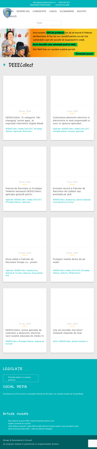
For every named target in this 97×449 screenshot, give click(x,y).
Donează (11, 16)
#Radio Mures (74, 273)
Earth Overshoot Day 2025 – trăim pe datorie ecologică (30, 429)
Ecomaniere (67, 11)
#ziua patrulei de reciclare (63, 202)
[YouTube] (31, 2)
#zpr (7, 275)
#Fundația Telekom (13, 202)
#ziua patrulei (37, 273)
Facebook (8, 404)
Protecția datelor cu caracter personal (19, 378)
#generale (18, 131)
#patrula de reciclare (14, 273)
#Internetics (27, 131)
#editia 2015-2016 (73, 270)
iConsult (28, 440)
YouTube (18, 404)
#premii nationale (83, 200)
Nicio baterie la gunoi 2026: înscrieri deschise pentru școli (31, 421)
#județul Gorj (32, 270)
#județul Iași (71, 200)
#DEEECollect (11, 129)
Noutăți (81, 11)
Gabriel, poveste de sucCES (19, 423)
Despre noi (23, 11)
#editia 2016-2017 (25, 129)
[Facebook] (28, 2)
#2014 (55, 341)
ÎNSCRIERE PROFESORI (40, 5)
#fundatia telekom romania (64, 131)
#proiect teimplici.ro (80, 341)
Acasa (10, 11)
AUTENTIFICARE (62, 5)
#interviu (64, 273)
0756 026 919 (64, 2)
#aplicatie (57, 129)
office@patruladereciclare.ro (44, 2)
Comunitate (39, 11)
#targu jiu (27, 273)
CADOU (53, 11)
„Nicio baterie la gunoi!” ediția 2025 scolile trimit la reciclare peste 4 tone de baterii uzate (43, 426)
